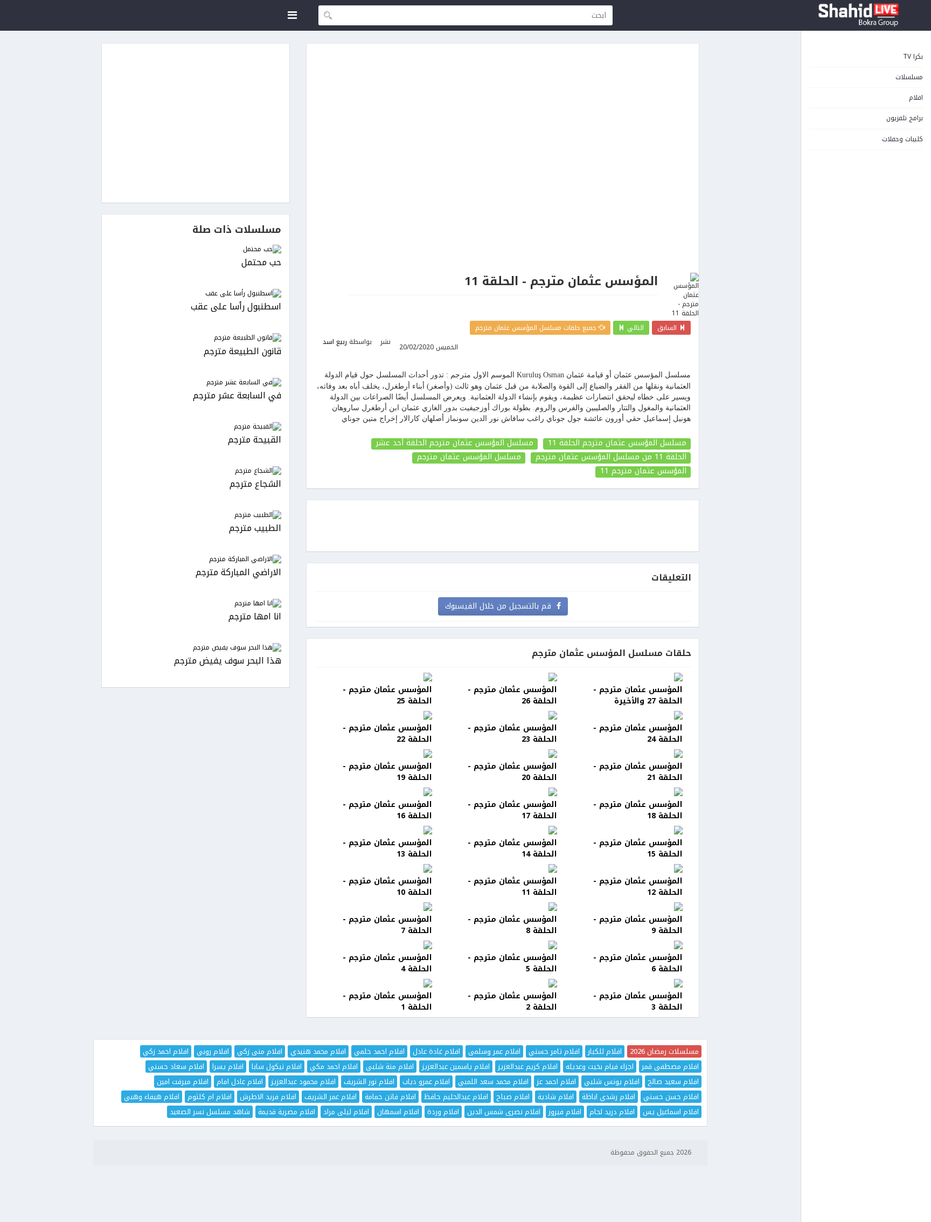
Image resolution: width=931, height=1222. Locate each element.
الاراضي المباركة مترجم (238, 573)
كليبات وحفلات (902, 139)
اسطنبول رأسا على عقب (236, 307)
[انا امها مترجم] (195, 603)
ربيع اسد (335, 342)
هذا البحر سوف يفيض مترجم (227, 661)
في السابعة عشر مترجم (237, 396)
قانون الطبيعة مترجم (242, 352)
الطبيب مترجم (255, 528)
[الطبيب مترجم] (195, 515)
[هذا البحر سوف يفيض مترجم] (195, 647)
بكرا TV (913, 57)
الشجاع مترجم (255, 484)
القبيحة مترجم (254, 440)
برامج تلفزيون (904, 118)
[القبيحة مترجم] (195, 426)
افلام (916, 97)
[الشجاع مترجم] (195, 470)
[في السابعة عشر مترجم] (195, 382)
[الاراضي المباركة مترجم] (195, 559)
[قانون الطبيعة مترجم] (195, 337)
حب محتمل (261, 263)
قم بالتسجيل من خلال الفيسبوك (501, 606)
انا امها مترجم (254, 617)
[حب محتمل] (195, 249)
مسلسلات (909, 77)
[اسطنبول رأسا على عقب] (195, 293)
